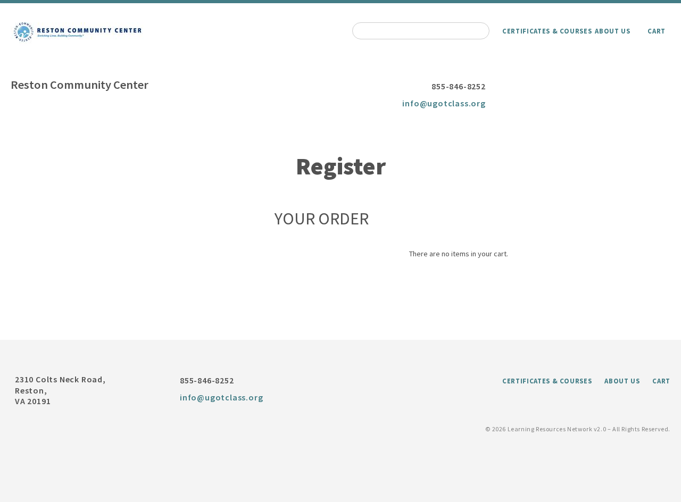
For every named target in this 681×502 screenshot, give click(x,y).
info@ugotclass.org (443, 103)
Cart (656, 31)
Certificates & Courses (547, 31)
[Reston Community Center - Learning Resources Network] (77, 33)
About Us (612, 31)
